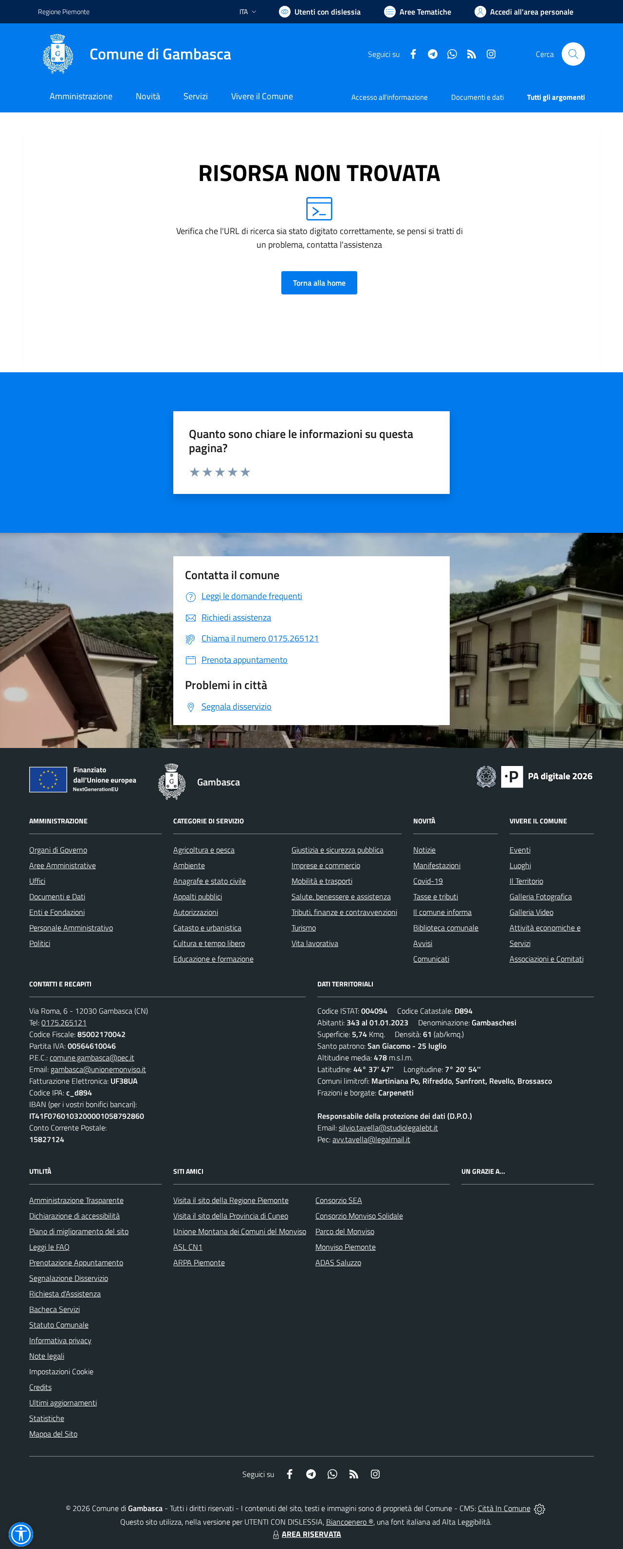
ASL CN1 (187, 1247)
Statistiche (46, 1418)
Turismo (304, 927)
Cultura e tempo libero (209, 943)
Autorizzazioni (195, 912)
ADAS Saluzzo (338, 1262)
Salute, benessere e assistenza (341, 896)
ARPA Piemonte (199, 1262)
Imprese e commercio (326, 865)
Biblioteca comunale (445, 927)
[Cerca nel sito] (573, 54)
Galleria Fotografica (541, 896)
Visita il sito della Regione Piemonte (231, 1200)
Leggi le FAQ (49, 1247)
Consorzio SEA (338, 1200)
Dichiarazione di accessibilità (74, 1215)
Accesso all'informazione (389, 97)
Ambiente (189, 865)
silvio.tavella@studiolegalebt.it (388, 1127)
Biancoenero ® (349, 1522)
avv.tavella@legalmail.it (371, 1139)
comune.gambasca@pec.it (92, 1057)
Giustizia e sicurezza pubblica (338, 850)
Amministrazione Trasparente (76, 1200)
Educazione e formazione (213, 959)
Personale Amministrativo (71, 927)
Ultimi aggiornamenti (63, 1402)
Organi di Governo (58, 850)
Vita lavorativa (315, 943)
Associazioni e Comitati (547, 959)
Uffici (37, 881)
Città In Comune (504, 1508)
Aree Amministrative (62, 865)
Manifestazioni (436, 865)
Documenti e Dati (57, 896)
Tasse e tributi (435, 896)
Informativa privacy (60, 1340)
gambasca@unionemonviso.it (98, 1069)
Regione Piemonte (64, 11)
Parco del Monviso (344, 1231)
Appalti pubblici (197, 896)
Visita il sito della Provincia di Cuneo (230, 1215)
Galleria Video (531, 912)
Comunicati (431, 959)
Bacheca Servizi (54, 1309)
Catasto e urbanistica (207, 927)
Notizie (424, 850)
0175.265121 (64, 1022)
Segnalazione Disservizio (68, 1278)
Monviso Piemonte (345, 1247)
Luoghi (520, 865)
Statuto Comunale (59, 1324)
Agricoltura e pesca (204, 850)
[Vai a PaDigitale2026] (534, 776)
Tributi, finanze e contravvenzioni (344, 912)
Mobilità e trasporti (322, 881)
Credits (40, 1387)
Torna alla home (319, 283)
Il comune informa (442, 912)
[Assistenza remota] (539, 1508)
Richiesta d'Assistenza (65, 1293)
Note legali (46, 1356)
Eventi (520, 850)
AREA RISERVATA (311, 1534)
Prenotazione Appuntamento (76, 1262)
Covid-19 (428, 881)
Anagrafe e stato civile (209, 881)
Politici (39, 943)
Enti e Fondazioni (57, 912)
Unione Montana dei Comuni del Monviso (239, 1231)
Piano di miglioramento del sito (78, 1231)
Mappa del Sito (53, 1434)
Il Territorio (526, 881)
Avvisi (422, 943)
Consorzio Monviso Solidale (359, 1215)
